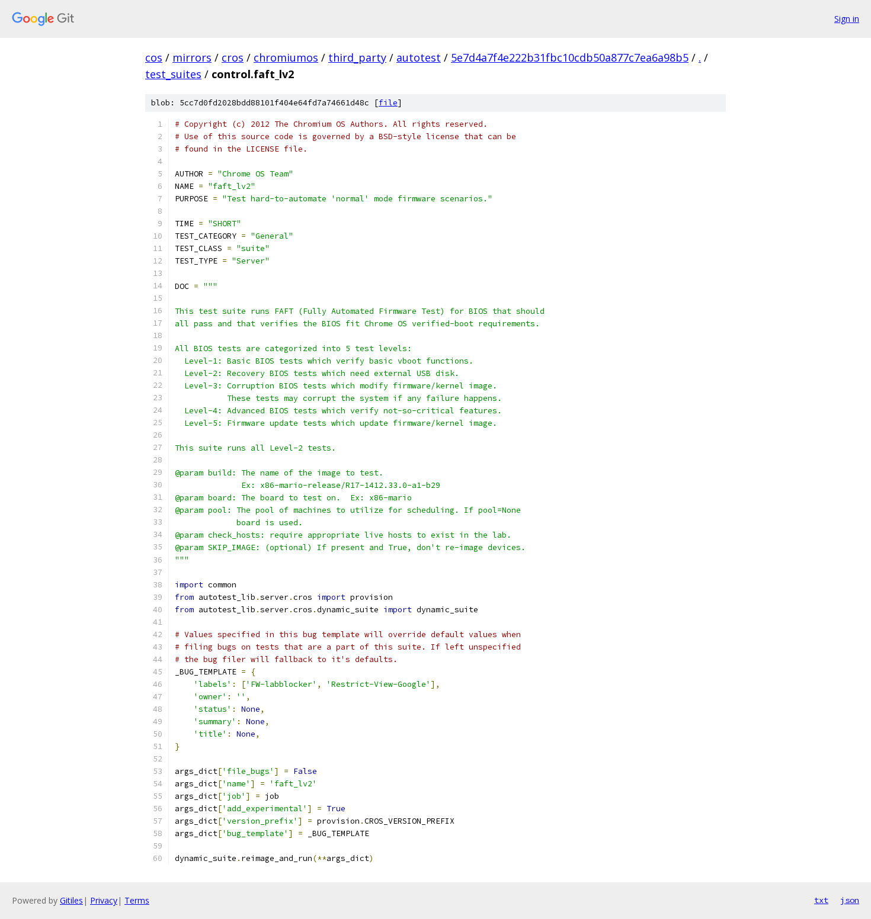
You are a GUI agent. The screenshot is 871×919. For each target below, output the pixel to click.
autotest (418, 57)
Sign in (846, 18)
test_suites (173, 74)
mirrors (192, 57)
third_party (357, 57)
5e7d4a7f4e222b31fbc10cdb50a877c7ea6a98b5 (570, 57)
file (388, 103)
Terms (136, 900)
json (849, 900)
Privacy (103, 900)
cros (233, 57)
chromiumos (286, 57)
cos (153, 57)
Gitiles (71, 900)
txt (821, 900)
